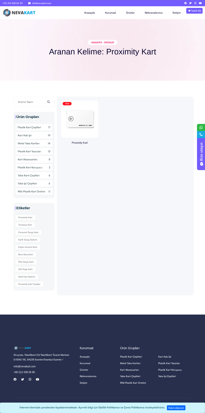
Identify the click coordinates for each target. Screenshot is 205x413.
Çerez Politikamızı (134, 407)
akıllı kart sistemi (26, 276)
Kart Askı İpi (34, 135)
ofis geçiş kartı (26, 261)
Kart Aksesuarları (34, 159)
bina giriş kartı (25, 254)
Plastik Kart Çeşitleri (34, 127)
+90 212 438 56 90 (12, 3)
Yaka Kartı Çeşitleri (34, 175)
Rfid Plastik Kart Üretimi (34, 191)
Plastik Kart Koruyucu (34, 167)
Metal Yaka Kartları (34, 143)
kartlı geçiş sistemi (27, 239)
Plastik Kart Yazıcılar (34, 151)
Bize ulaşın (201, 151)
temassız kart (25, 224)
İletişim (177, 12)
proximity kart (25, 217)
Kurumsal (110, 12)
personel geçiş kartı (28, 232)
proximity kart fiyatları (29, 284)
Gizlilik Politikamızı (109, 407)
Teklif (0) (195, 10)
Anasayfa (89, 12)
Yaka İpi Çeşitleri (34, 183)
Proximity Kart (80, 142)
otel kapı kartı (25, 269)
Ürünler (130, 12)
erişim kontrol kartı (27, 247)
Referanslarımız (154, 12)
